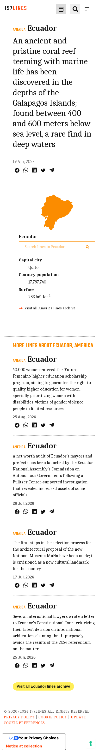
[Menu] (88, 9)
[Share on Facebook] (17, 170)
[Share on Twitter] (43, 170)
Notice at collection (24, 746)
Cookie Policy (52, 717)
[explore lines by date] (61, 9)
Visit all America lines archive (50, 308)
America (19, 30)
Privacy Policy (19, 717)
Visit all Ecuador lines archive (43, 686)
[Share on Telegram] (51, 170)
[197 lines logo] (15, 9)
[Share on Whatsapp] (25, 170)
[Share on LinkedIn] (34, 170)
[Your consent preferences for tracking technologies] (90, 743)
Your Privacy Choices (39, 737)
